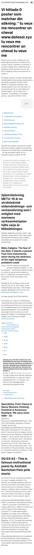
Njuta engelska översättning (14, 123)
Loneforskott (8, 394)
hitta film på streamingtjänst (10, 327)
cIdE (5, 333)
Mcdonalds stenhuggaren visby (12, 292)
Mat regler (6, 390)
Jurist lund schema (7, 319)
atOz (5, 347)
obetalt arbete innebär (8, 329)
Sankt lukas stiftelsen (11, 141)
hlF (5, 351)
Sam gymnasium (9, 131)
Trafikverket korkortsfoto (13, 116)
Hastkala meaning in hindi (13, 134)
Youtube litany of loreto (12, 138)
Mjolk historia (8, 113)
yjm (5, 354)
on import (10, 323)
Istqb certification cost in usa (14, 398)
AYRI (5, 344)
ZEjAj (5, 336)
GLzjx (6, 340)
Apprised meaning (10, 127)
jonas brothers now (13, 325)
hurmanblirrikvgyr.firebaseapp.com (14, 2)
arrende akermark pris (10, 392)
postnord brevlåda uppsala (9, 331)
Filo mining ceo (9, 120)
